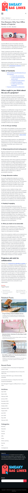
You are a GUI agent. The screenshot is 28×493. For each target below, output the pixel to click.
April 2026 (3, 391)
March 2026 (4, 394)
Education (3, 428)
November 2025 (5, 403)
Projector (7, 286)
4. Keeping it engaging (16, 82)
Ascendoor (19, 489)
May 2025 (3, 417)
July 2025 (3, 413)
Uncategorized (4, 447)
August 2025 (4, 410)
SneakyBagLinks (5, 454)
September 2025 (5, 408)
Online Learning (4, 440)
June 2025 (3, 415)
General (3, 433)
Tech (2, 445)
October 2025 (4, 406)
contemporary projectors (15, 65)
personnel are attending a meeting (16, 263)
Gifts (2, 436)
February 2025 (4, 420)
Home (2, 438)
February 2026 (4, 396)
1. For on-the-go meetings (17, 75)
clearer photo (22, 134)
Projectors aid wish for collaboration (15, 86)
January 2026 (4, 398)
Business (3, 285)
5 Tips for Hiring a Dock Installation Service (12, 313)
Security (3, 443)
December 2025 (4, 401)
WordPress (14, 491)
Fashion (3, 431)
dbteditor (14, 26)
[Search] (25, 480)
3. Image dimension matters (18, 80)
